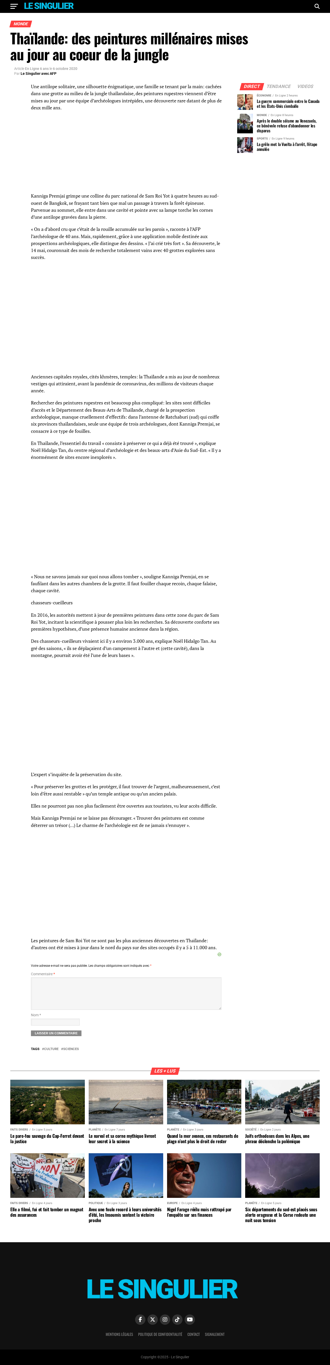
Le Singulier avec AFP (38, 73)
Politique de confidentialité (160, 1334)
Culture (51, 1049)
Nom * (36, 1015)
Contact (193, 1334)
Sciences (71, 1049)
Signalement (215, 1334)
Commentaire (43, 974)
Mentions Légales (119, 1334)
